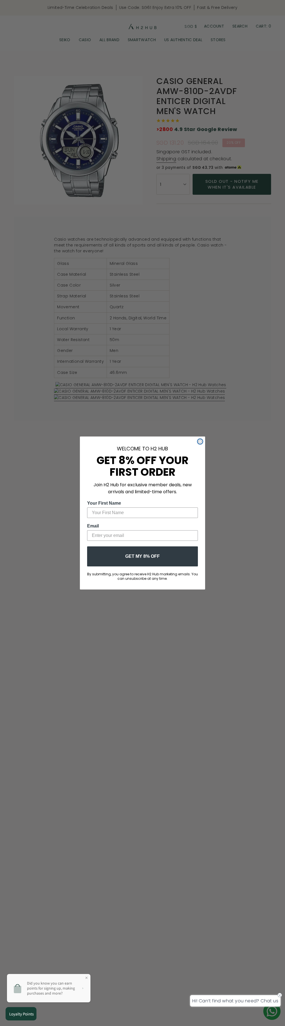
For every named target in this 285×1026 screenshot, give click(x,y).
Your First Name (104, 503)
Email (93, 526)
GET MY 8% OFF (142, 556)
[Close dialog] (200, 441)
